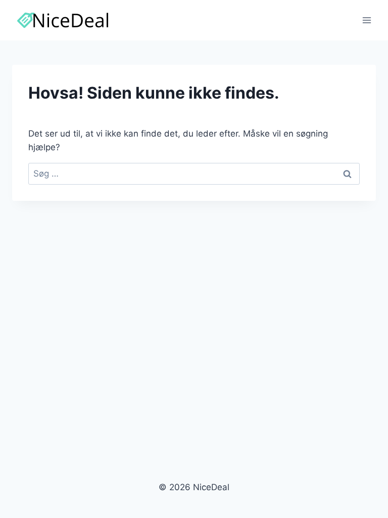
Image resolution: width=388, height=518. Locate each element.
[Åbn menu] (366, 20)
